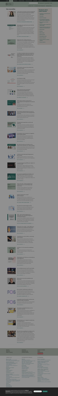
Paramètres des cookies (38, 391)
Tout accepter (45, 391)
